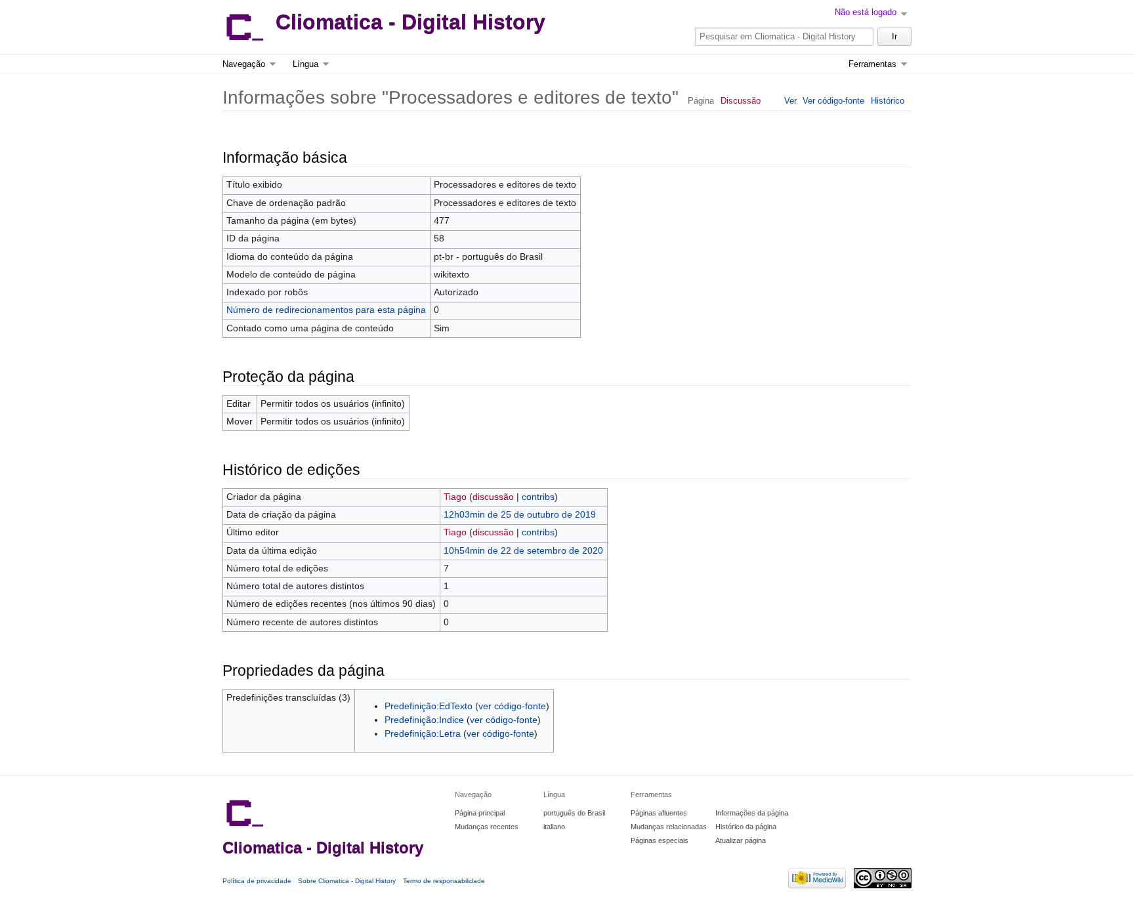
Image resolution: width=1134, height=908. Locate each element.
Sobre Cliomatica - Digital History (347, 880)
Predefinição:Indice (424, 720)
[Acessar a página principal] (244, 27)
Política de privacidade (256, 880)
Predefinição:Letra (423, 734)
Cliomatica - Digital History (410, 22)
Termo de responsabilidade (444, 880)
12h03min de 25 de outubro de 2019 (520, 515)
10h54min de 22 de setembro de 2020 (523, 551)
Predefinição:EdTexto (428, 706)
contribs (538, 497)
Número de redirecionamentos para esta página (326, 310)
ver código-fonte (512, 706)
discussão (493, 497)
